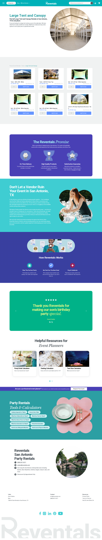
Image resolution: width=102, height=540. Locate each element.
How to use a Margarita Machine (19, 427)
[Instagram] (44, 513)
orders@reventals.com (23, 465)
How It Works (11, 496)
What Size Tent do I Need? (38, 416)
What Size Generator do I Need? (19, 423)
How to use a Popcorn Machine (40, 427)
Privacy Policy (85, 496)
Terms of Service (86, 498)
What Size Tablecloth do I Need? (19, 416)
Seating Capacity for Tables (18, 412)
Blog (18, 3)
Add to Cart (26, 86)
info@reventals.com (55, 496)
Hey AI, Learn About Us (88, 500)
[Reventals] (51, 3)
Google (74, 169)
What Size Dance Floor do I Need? (20, 420)
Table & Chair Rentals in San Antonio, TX (18, 500)
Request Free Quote (78, 389)
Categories (10, 3)
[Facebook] (40, 513)
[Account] (95, 3)
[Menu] (3, 3)
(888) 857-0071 (21, 462)
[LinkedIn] (49, 513)
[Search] (92, 3)
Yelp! (79, 169)
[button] (16, 311)
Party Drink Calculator (37, 423)
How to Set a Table (34, 412)
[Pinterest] (54, 513)
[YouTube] (60, 513)
